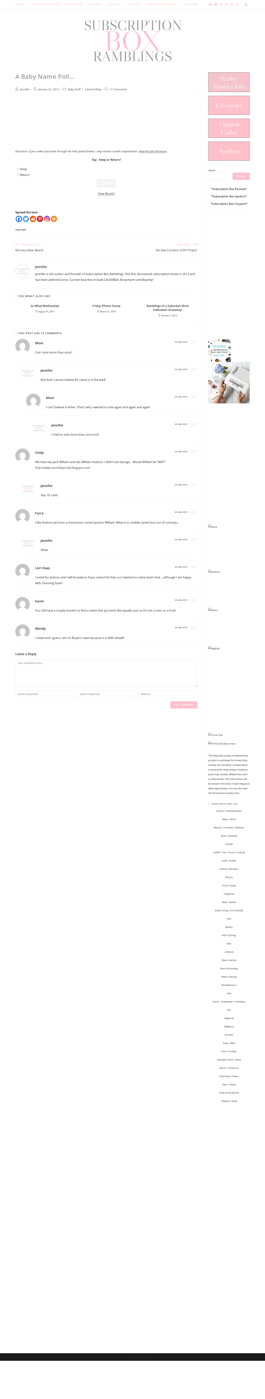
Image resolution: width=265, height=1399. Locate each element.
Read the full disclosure (153, 151)
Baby (23, 229)
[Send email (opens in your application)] (237, 4)
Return (25, 175)
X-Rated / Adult (229, 1101)
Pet (229, 1009)
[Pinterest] (40, 219)
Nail (229, 993)
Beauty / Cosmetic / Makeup (229, 827)
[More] (54, 219)
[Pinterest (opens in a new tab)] (221, 4)
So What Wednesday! (44, 306)
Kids (229, 943)
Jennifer (25, 89)
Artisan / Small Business (229, 811)
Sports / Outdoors (229, 1068)
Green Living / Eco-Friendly (229, 910)
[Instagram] (47, 219)
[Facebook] (19, 219)
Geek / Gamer (229, 902)
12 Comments (118, 89)
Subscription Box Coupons (229, 203)
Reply (194, 342)
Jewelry (229, 927)
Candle (229, 844)
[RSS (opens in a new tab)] (232, 4)
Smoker (229, 1034)
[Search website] (245, 5)
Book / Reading (229, 835)
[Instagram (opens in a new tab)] (226, 4)
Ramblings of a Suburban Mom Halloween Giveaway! (168, 308)
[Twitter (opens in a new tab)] (210, 4)
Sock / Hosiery (229, 1051)
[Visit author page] (22, 271)
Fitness (229, 877)
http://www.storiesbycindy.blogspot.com (62, 468)
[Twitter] (26, 219)
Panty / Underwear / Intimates (229, 1001)
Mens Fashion (229, 960)
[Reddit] (33, 219)
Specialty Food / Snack (229, 1059)
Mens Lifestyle (229, 976)
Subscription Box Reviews (229, 189)
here (236, 793)
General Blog (93, 89)
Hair (229, 918)
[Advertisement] (106, 124)
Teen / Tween (229, 1084)
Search (211, 170)
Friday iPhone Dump (106, 306)
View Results (106, 194)
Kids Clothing (229, 935)
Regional (229, 1018)
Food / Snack (229, 885)
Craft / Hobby (229, 860)
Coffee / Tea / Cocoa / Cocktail (229, 852)
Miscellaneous (229, 985)
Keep (23, 169)
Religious (229, 1026)
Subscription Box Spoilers (229, 196)
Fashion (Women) (229, 869)
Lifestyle (229, 951)
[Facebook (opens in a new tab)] (216, 4)
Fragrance (229, 893)
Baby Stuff (74, 89)
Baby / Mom (229, 819)
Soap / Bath (229, 1043)
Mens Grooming (229, 968)
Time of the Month (229, 1092)
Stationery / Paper (229, 1076)
